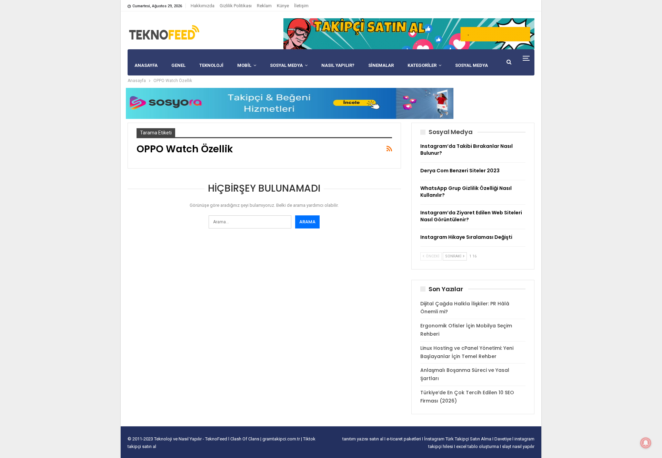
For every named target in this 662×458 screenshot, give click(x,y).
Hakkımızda (202, 5)
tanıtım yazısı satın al (362, 438)
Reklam (264, 5)
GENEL (178, 65)
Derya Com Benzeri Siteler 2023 (460, 170)
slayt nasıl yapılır (518, 446)
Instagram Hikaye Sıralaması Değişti (466, 237)
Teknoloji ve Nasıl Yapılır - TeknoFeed (191, 438)
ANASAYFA (146, 65)
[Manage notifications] (645, 442)
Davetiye (503, 438)
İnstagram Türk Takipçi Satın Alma (458, 438)
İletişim (301, 5)
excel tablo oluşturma (478, 446)
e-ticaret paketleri (404, 438)
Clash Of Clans (245, 438)
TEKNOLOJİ (211, 65)
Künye (283, 5)
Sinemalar (381, 65)
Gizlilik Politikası (236, 5)
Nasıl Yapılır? (337, 65)
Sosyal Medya (286, 65)
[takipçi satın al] (408, 33)
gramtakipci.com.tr (281, 438)
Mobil (244, 65)
